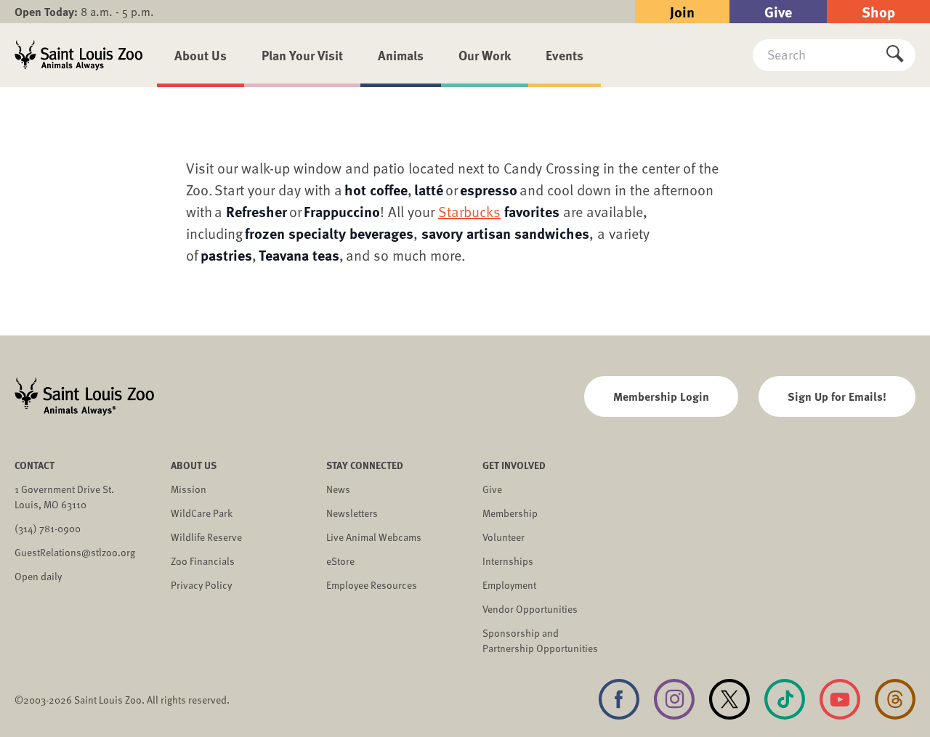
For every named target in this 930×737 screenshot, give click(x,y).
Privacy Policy (201, 585)
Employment (509, 585)
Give (778, 11)
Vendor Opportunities (530, 608)
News (338, 489)
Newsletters (352, 513)
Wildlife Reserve (206, 537)
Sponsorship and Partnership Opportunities (540, 640)
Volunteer (503, 537)
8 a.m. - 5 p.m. (84, 11)
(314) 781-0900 (48, 528)
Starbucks (469, 211)
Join (682, 11)
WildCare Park (201, 513)
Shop (878, 11)
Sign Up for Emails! (837, 396)
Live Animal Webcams (373, 537)
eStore (340, 561)
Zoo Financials (203, 561)
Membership (510, 513)
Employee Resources (371, 585)
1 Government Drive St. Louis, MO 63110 (64, 496)
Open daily (38, 576)
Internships (507, 561)
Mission (188, 489)
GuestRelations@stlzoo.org (75, 552)
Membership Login (661, 396)
